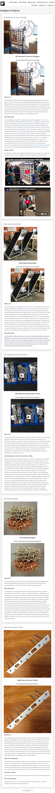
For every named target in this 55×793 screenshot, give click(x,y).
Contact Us (15, 781)
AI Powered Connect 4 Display (15, 17)
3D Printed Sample (11, 499)
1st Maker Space (28, 307)
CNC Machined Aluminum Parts (15, 354)
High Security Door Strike (13, 627)
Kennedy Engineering (37, 145)
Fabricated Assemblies (12, 224)
